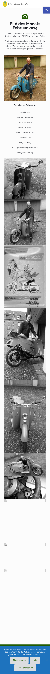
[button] (46, 10)
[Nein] (46, 660)
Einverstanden (19, 660)
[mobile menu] (46, 4)
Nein (35, 660)
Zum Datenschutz (25, 668)
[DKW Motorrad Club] (15, 4)
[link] (25, 78)
